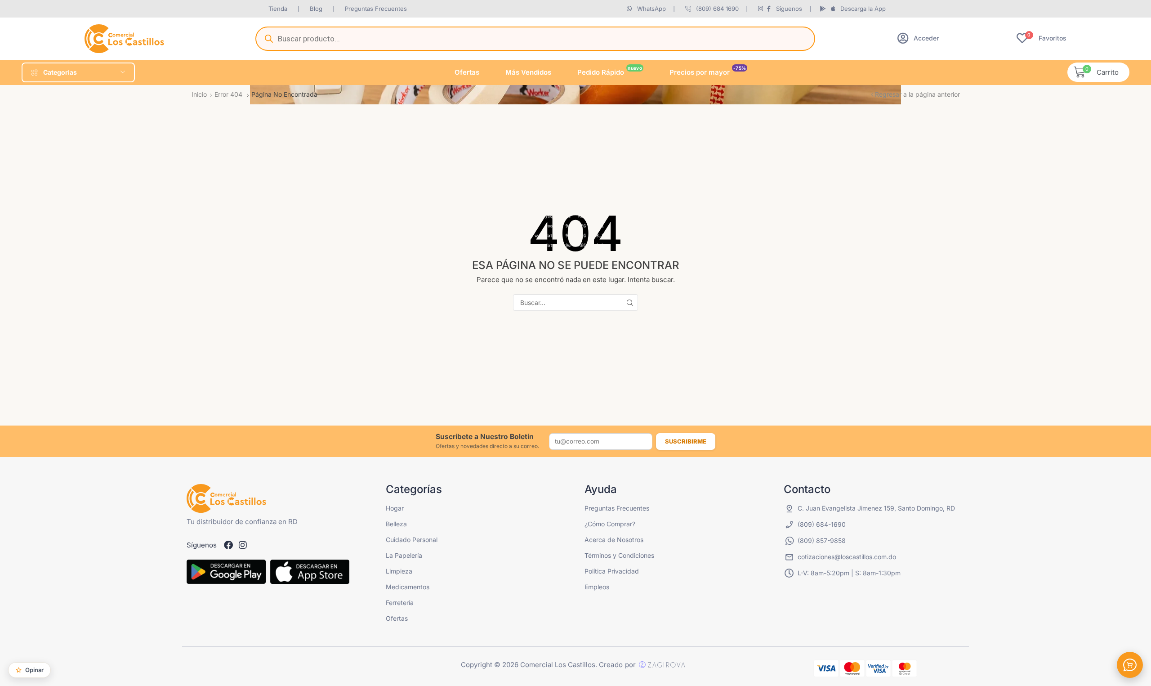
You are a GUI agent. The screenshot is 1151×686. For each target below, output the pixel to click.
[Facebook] (228, 545)
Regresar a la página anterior (917, 94)
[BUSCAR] (629, 302)
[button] (918, 38)
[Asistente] (1130, 665)
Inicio (199, 94)
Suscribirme (685, 441)
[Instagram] (243, 545)
